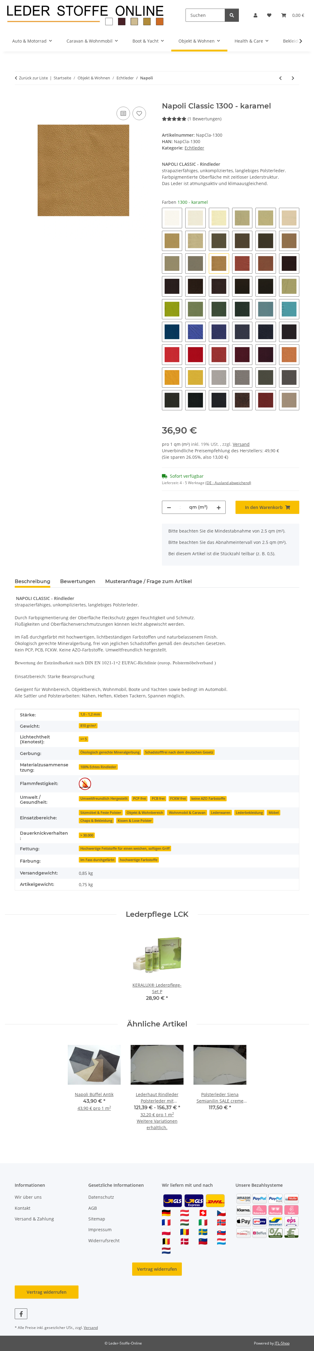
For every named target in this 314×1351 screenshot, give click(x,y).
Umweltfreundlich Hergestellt (104, 798)
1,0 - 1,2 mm (90, 714)
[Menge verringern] (169, 507)
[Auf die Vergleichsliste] (123, 113)
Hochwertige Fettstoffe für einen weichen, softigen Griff (125, 848)
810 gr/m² (88, 725)
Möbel (274, 812)
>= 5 (83, 739)
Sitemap (96, 1219)
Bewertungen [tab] (77, 581)
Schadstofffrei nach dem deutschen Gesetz (179, 752)
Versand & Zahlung (34, 1219)
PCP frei (139, 798)
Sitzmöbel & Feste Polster (100, 812)
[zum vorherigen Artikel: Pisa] (280, 78)
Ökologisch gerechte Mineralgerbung (110, 752)
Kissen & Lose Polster (135, 820)
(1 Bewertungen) (204, 119)
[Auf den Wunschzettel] (139, 113)
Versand (241, 444)
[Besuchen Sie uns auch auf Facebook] (21, 1313)
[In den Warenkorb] (20, 98)
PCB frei (158, 798)
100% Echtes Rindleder (98, 767)
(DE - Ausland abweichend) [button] (228, 482)
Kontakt (22, 1208)
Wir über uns (28, 1197)
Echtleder (194, 148)
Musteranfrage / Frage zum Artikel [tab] (148, 581)
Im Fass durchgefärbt (97, 860)
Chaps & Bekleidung (96, 820)
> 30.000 (86, 835)
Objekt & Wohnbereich (145, 812)
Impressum (100, 1229)
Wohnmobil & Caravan (187, 812)
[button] (255, 15)
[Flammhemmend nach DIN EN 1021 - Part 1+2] (85, 784)
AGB (92, 1208)
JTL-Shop (282, 1343)
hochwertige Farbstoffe (138, 860)
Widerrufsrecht (104, 1240)
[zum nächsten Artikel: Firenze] (293, 78)
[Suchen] (232, 15)
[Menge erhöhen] (218, 507)
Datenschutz (101, 1197)
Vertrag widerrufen (157, 1269)
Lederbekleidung (249, 812)
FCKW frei (178, 798)
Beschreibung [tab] (32, 581)
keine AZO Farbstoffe (208, 798)
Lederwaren (220, 812)
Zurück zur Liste (33, 78)
